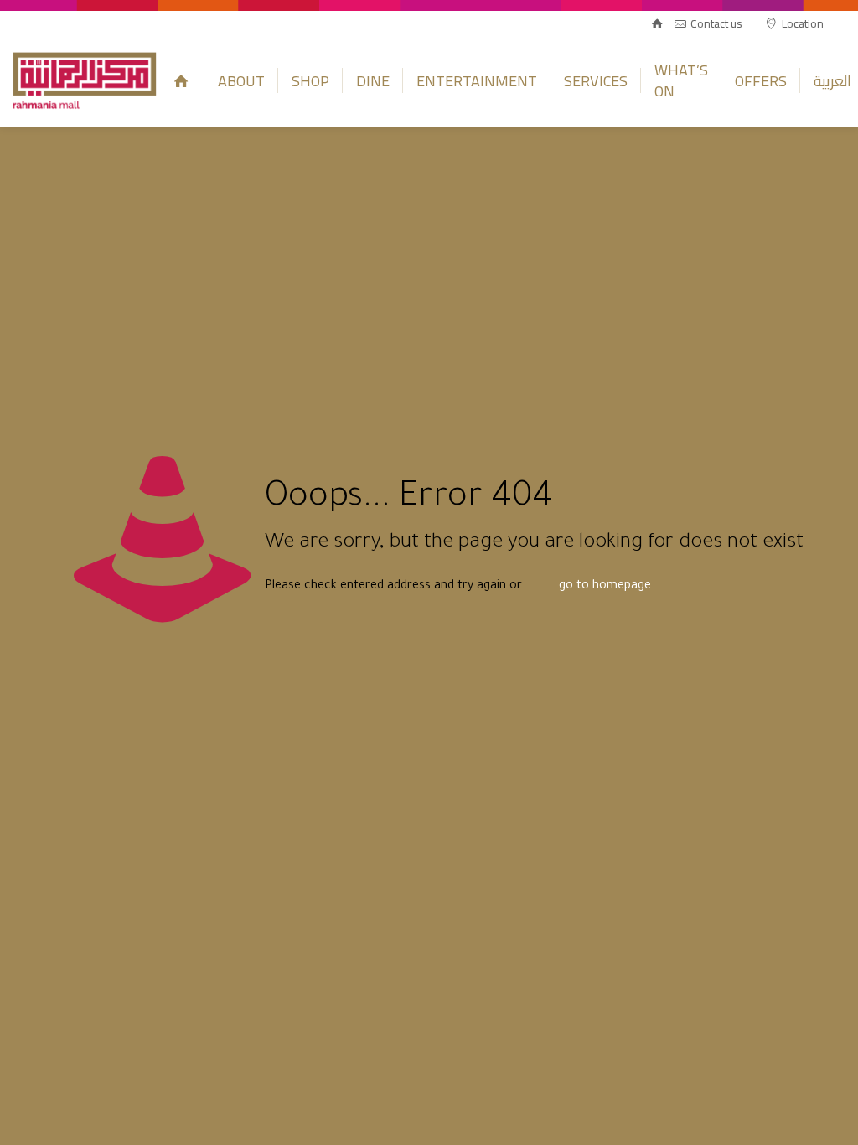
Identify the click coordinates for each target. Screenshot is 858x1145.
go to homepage (605, 586)
